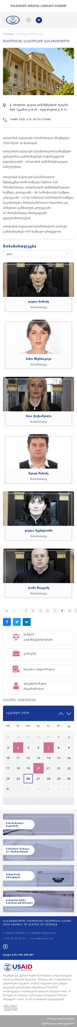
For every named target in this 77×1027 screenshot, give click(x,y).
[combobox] (37, 253)
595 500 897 (26, 955)
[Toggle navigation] (28, 20)
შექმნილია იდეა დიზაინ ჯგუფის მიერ (58, 1023)
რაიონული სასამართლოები (30, 34)
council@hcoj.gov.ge (41, 938)
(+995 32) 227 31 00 (14, 938)
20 (38, 768)
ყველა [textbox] (9, 254)
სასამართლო (9, 34)
